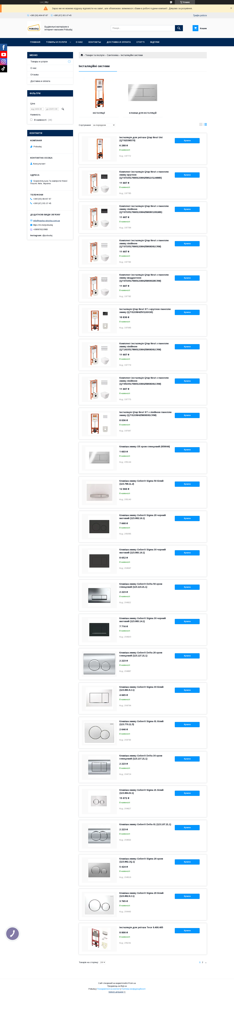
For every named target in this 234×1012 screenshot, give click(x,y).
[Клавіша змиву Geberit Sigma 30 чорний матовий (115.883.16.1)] (99, 561)
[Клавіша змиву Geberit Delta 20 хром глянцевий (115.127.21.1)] (99, 664)
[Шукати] (179, 28)
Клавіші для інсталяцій (142, 113)
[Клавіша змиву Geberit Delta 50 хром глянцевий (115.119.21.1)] (99, 595)
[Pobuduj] (34, 34)
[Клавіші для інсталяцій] (143, 93)
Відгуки (154, 42)
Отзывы (34, 74)
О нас (79, 42)
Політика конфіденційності (133, 989)
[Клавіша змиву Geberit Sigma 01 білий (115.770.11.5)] (99, 732)
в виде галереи (200, 125)
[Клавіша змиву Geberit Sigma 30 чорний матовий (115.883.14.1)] (99, 629)
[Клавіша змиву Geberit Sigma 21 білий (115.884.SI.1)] (99, 801)
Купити (187, 140)
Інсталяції (99, 113)
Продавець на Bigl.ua (117, 986)
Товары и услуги (56, 42)
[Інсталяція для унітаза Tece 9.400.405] (99, 939)
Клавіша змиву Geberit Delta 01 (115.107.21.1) (145, 824)
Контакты (95, 42)
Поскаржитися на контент (108, 989)
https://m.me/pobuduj (43, 225)
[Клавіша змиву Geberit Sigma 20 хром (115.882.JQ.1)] (99, 870)
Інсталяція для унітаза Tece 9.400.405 (141, 927)
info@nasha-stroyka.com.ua (46, 220)
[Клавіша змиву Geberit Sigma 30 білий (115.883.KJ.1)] (99, 698)
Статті (140, 42)
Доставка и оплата (119, 42)
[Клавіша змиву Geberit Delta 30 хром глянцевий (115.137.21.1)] (99, 767)
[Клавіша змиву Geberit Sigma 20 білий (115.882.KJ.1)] (99, 904)
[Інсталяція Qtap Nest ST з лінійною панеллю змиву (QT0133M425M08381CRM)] (99, 423)
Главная (35, 42)
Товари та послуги (94, 55)
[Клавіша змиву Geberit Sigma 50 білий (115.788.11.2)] (99, 492)
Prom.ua (132, 983)
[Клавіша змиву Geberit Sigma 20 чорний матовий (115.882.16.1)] (99, 526)
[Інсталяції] (99, 93)
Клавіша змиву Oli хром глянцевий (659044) (144, 446)
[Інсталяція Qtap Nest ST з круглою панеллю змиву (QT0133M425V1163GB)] (99, 320)
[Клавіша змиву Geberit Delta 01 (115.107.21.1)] (99, 836)
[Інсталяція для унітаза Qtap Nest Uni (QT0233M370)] (99, 149)
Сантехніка (112, 55)
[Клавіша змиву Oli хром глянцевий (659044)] (99, 458)
